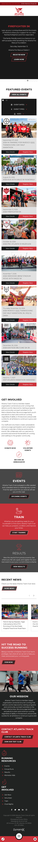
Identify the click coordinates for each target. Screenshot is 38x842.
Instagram (26, 810)
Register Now (28, 152)
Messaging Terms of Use (19, 821)
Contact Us (35, 839)
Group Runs (9, 769)
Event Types (19, 109)
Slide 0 (25, 80)
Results (7, 772)
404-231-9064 (19, 825)
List (6, 100)
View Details (10, 152)
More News (9, 588)
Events (7, 766)
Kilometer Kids (9, 775)
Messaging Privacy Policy (19, 819)
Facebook (11, 810)
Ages (19, 114)
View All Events (19, 94)
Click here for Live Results (11, 4)
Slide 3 (32, 80)
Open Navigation (19, 836)
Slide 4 (34, 80)
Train (6, 801)
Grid (2, 100)
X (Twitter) (15, 810)
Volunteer (8, 798)
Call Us (2, 839)
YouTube (19, 810)
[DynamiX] (19, 830)
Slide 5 (36, 80)
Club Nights (8, 804)
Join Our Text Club (12, 742)
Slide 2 (30, 80)
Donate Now (10, 448)
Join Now (8, 662)
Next (33, 595)
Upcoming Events (19, 496)
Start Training (19, 533)
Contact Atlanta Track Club (17, 737)
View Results (19, 567)
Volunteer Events (28, 449)
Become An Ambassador (19, 461)
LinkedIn (23, 810)
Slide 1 (27, 80)
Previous (29, 595)
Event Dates (19, 104)
